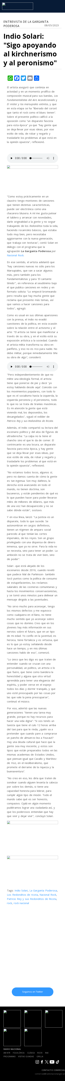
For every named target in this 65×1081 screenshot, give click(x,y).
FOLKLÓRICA (18, 1052)
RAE (47, 1052)
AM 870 (6, 1052)
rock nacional (21, 903)
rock (9, 903)
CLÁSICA (31, 1052)
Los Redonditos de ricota (22, 894)
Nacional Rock (15, 255)
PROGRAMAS (9, 1056)
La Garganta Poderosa (43, 890)
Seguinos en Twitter (32, 991)
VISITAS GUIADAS (26, 1056)
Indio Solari (21, 890)
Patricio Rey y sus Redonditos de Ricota (31, 899)
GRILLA (40, 1056)
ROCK (39, 1052)
